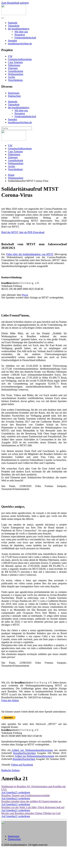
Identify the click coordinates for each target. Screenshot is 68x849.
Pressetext (20, 34)
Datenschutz (14, 96)
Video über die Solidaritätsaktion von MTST (30, 254)
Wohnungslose (15, 74)
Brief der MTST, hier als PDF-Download (22, 232)
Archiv (11, 77)
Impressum (13, 93)
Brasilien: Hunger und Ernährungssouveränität (25, 795)
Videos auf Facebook (22, 764)
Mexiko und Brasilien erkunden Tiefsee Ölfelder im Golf (30, 813)
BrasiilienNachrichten (24, 753)
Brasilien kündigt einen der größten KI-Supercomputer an (31, 801)
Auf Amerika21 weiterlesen (15, 792)
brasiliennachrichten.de (20, 43)
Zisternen (13, 68)
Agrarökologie (15, 71)
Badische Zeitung (10, 770)
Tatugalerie (13, 25)
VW (10, 56)
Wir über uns (21, 31)
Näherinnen (14, 65)
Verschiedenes (15, 80)
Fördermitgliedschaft (25, 37)
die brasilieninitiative (18, 28)
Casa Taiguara (15, 62)
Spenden (12, 40)
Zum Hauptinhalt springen (15, 2)
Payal (25, 294)
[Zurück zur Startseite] (13, 14)
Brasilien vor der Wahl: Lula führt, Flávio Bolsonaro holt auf (32, 807)
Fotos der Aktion (10, 700)
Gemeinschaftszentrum (20, 59)
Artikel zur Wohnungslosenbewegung (32, 750)
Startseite (12, 22)
